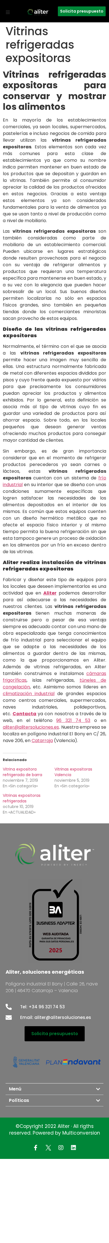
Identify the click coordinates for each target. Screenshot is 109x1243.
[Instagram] (61, 1147)
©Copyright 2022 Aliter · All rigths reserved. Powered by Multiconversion (54, 1129)
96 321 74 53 (73, 720)
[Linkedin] (73, 1147)
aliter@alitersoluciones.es (31, 727)
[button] (8, 12)
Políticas (19, 1100)
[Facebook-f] (35, 1147)
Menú (15, 1089)
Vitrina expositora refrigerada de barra (22, 772)
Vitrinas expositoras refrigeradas (22, 798)
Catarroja (42, 740)
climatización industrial (28, 693)
